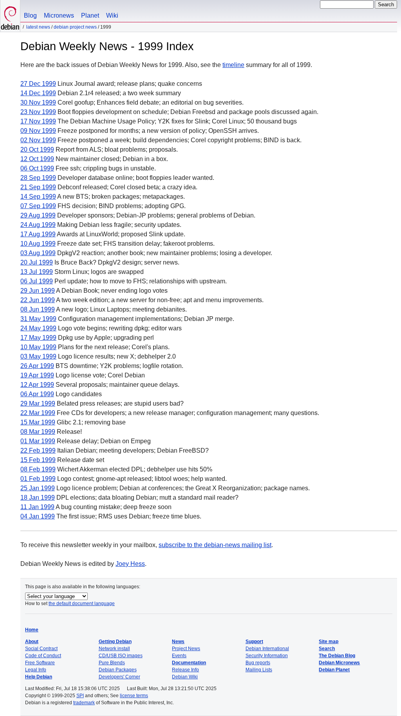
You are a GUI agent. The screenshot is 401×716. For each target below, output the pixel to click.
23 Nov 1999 (38, 112)
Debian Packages (118, 669)
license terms (134, 695)
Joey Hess (130, 563)
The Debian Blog (337, 655)
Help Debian (38, 677)
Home (31, 630)
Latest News (38, 27)
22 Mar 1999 (37, 413)
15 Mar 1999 (37, 422)
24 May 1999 (38, 328)
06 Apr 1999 (37, 394)
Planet (90, 15)
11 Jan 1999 (37, 507)
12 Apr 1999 (37, 384)
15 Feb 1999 (38, 460)
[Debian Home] (10, 16)
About (31, 641)
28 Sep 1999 (38, 177)
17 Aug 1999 (38, 234)
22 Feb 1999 (38, 450)
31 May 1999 (38, 318)
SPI (80, 695)
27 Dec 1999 (38, 83)
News (178, 641)
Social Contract (41, 648)
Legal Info (35, 669)
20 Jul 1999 (36, 262)
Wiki (112, 15)
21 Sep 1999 (38, 187)
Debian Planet (334, 669)
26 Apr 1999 (37, 366)
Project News (186, 648)
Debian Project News (75, 27)
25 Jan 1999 (37, 488)
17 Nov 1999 (38, 121)
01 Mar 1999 (37, 441)
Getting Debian (115, 641)
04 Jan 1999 (37, 516)
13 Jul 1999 (36, 271)
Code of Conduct (43, 655)
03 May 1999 (38, 356)
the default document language (82, 603)
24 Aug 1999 (38, 224)
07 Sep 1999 (38, 206)
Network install (114, 648)
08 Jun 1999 (37, 309)
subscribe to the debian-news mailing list (215, 545)
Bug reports (258, 662)
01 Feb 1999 (38, 478)
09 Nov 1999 (38, 130)
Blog (30, 15)
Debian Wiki (185, 677)
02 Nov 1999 (38, 140)
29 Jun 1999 (37, 290)
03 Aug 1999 (38, 253)
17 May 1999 (38, 337)
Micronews (59, 15)
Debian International (267, 648)
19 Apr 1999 (37, 375)
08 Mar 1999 (37, 431)
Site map (328, 641)
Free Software (40, 662)
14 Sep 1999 (38, 196)
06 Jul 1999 (36, 281)
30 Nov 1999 (38, 102)
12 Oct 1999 (37, 159)
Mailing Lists (259, 669)
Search (327, 648)
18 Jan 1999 (37, 497)
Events (179, 655)
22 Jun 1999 (37, 300)
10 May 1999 (38, 347)
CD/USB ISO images (121, 655)
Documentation (189, 662)
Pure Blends (112, 662)
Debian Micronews (339, 662)
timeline (233, 65)
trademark (84, 702)
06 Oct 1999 (37, 168)
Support (254, 641)
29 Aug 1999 (38, 215)
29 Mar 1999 (37, 403)
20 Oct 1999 (37, 149)
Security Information (267, 655)
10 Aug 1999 (38, 243)
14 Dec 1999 (38, 93)
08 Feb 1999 (38, 469)
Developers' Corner (119, 677)
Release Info (185, 669)
